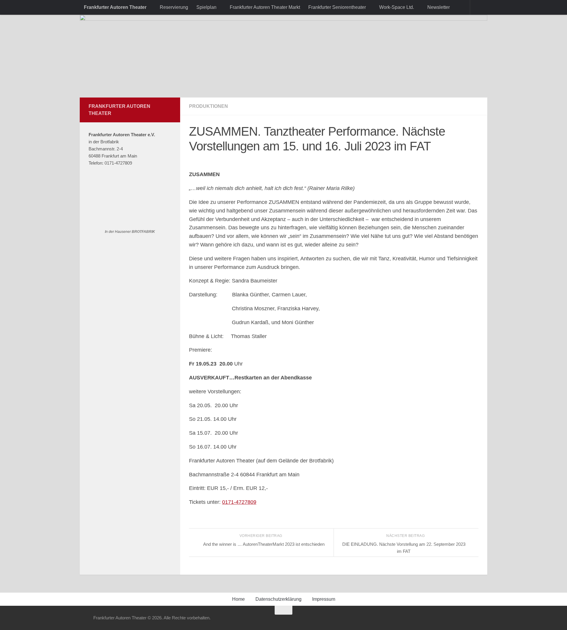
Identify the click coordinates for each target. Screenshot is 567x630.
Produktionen (208, 106)
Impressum (323, 599)
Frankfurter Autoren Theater (115, 7)
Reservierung (174, 7)
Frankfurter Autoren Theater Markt (265, 7)
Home (238, 599)
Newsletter (438, 7)
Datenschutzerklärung (278, 599)
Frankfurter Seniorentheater (337, 7)
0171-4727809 (239, 502)
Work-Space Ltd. (396, 7)
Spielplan (206, 7)
